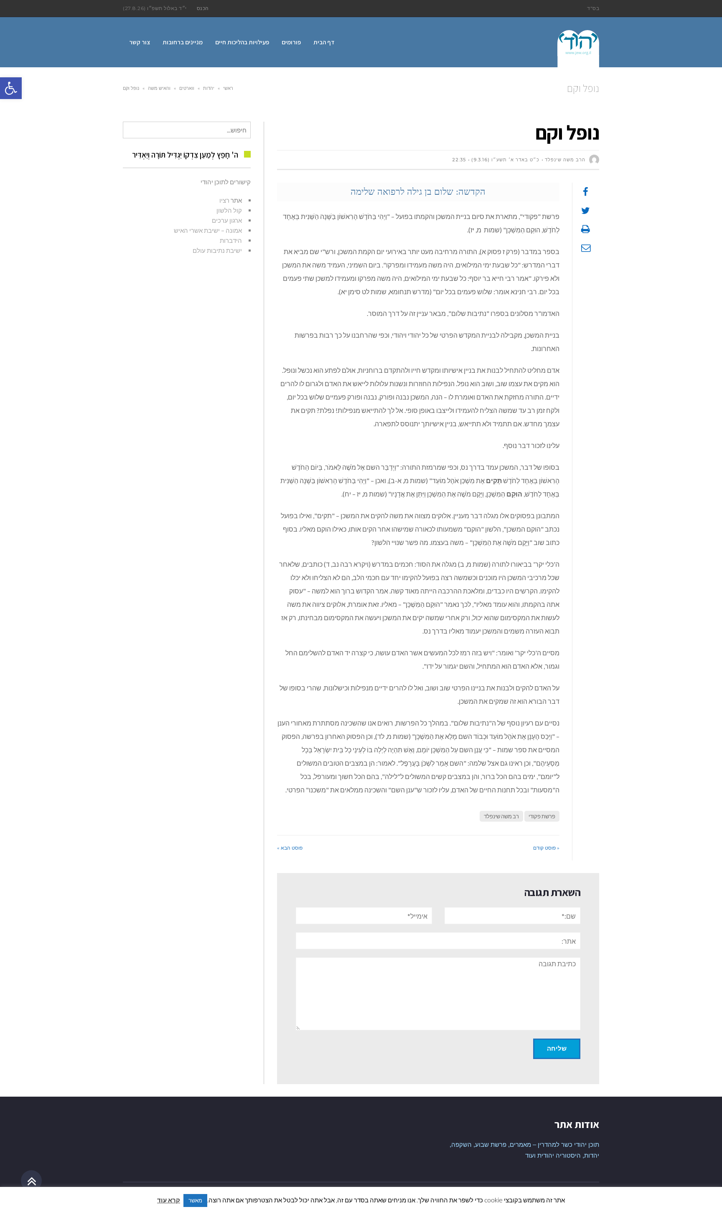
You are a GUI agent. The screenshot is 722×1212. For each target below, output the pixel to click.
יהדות (208, 88)
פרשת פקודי (542, 816)
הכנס (203, 8)
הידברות (231, 240)
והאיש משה (159, 88)
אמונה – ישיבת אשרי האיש (208, 230)
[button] (11, 88)
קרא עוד (168, 1200)
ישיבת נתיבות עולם (217, 250)
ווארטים (186, 88)
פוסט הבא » (290, 848)
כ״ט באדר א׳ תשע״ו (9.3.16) (505, 160)
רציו (224, 200)
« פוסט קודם (546, 848)
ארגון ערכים (227, 220)
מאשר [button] (195, 1200)
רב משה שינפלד (501, 816)
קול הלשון (229, 210)
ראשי (228, 88)
